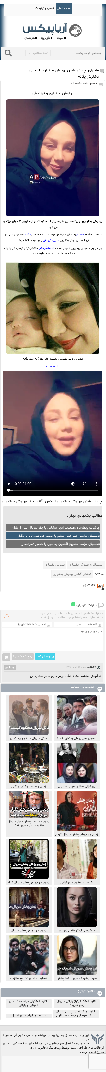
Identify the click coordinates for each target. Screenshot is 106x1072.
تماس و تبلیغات (44, 8)
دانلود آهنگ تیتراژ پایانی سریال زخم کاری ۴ (77, 1003)
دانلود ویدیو (53, 366)
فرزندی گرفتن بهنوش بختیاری (72, 574)
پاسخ (8, 667)
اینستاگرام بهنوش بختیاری (86, 565)
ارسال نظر (43, 656)
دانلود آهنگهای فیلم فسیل (29, 1015)
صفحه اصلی (64, 8)
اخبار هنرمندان (79, 83)
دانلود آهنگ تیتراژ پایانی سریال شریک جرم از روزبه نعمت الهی (76, 1013)
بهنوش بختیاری (55, 565)
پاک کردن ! (21, 656)
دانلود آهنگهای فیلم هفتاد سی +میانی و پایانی (28, 1003)
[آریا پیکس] (53, 31)
